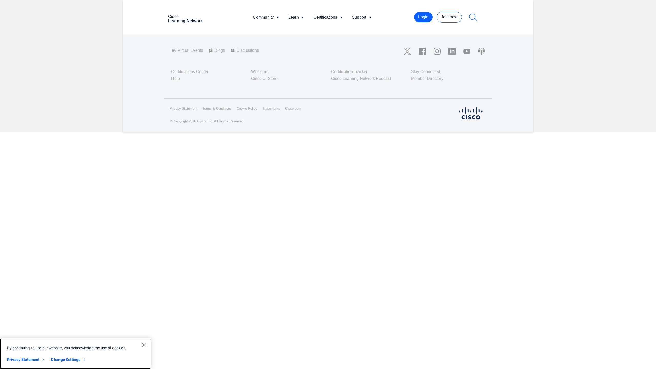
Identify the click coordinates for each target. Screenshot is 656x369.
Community (263, 17)
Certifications (325, 17)
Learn (293, 17)
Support (359, 17)
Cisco (185, 18)
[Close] (144, 344)
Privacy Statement (23, 359)
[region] (75, 353)
